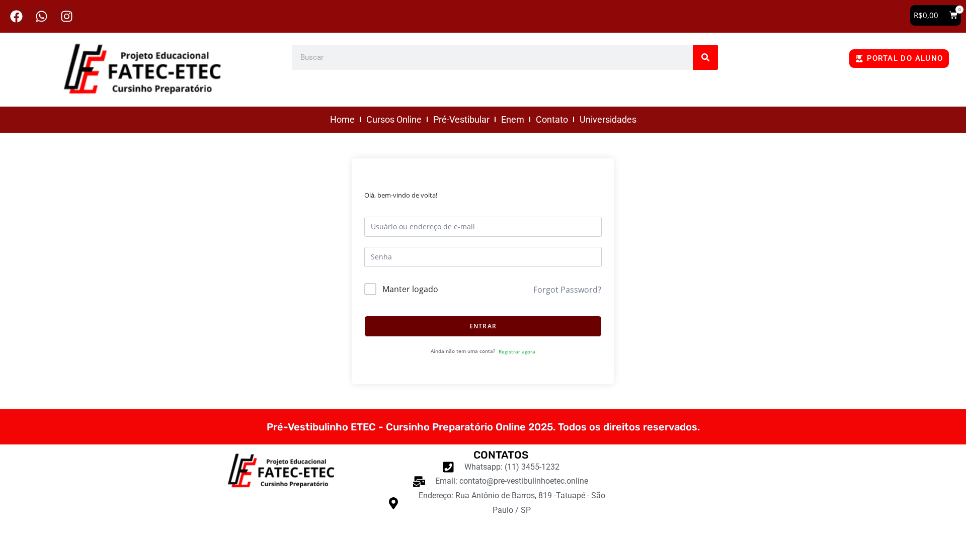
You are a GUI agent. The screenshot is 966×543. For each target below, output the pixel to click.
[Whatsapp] (41, 16)
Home (342, 119)
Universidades (608, 119)
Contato (552, 119)
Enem (512, 119)
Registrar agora (517, 351)
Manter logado (410, 289)
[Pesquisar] (705, 57)
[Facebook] (16, 16)
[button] (935, 15)
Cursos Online (394, 119)
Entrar (483, 326)
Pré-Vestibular (461, 119)
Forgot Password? (567, 289)
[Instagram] (66, 16)
